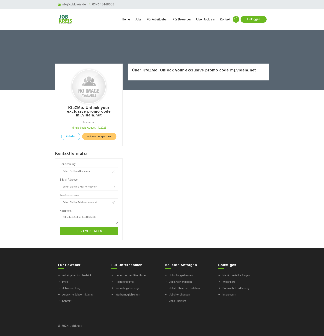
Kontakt (225, 19)
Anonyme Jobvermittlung (77, 294)
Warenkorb (229, 281)
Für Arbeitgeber (157, 19)
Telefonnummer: (70, 195)
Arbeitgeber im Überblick (77, 275)
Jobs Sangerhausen (181, 275)
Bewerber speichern (100, 136)
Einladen (70, 136)
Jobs (138, 19)
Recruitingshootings (127, 288)
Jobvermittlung (71, 288)
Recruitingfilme (125, 281)
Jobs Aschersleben (180, 281)
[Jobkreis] (84, 19)
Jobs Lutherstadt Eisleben (184, 288)
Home (126, 19)
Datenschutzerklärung (236, 288)
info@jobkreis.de (74, 4)
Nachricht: (66, 210)
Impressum (229, 294)
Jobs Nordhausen (179, 294)
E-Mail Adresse (69, 179)
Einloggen (253, 19)
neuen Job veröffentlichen (131, 275)
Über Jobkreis (205, 19)
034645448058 (103, 4)
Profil (65, 281)
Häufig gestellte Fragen (236, 275)
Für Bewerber (182, 19)
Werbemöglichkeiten (128, 294)
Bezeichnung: (68, 164)
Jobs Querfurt (177, 300)
